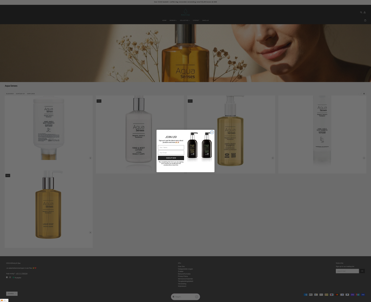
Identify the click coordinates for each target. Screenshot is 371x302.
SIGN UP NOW (171, 158)
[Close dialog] (212, 132)
